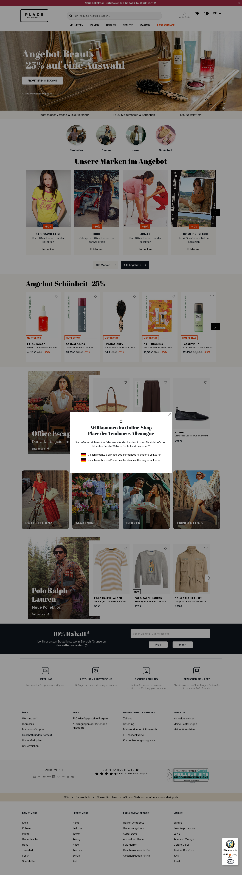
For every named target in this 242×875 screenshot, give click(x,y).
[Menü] (236, 840)
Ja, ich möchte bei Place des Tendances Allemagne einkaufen (124, 454)
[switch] (230, 861)
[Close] (170, 414)
